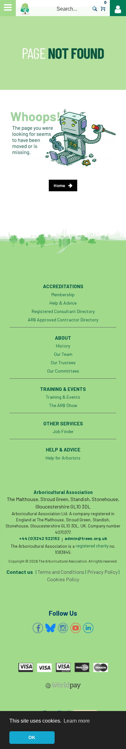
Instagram (63, 628)
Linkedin (88, 628)
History (63, 345)
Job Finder (63, 431)
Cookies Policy (63, 579)
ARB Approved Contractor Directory (63, 319)
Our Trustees (63, 362)
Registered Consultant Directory (63, 311)
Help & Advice (63, 303)
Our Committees (63, 371)
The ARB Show (63, 405)
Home (59, 185)
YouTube (75, 628)
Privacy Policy (102, 572)
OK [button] (31, 737)
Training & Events (63, 397)
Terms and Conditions (60, 572)
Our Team (63, 354)
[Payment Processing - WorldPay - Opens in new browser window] (63, 686)
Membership (63, 294)
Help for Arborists (63, 457)
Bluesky (50, 628)
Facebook (38, 628)
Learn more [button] (77, 721)
